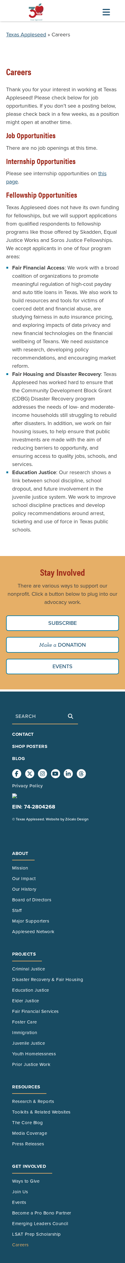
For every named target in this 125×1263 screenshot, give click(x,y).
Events (62, 666)
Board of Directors (31, 899)
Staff (17, 910)
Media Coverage (29, 1133)
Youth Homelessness (34, 1053)
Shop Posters (29, 746)
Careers (20, 1244)
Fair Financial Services (35, 1011)
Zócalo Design (77, 819)
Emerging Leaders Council (40, 1223)
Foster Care (24, 1022)
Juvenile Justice (28, 1043)
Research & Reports (33, 1101)
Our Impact (23, 878)
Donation (71, 645)
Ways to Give (25, 1181)
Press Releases (28, 1144)
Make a (47, 645)
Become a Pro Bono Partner (41, 1213)
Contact (23, 734)
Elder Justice (25, 1000)
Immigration (24, 1032)
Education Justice (30, 990)
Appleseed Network (33, 931)
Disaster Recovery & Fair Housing (47, 979)
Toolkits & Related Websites (41, 1112)
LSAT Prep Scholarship (36, 1234)
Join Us (20, 1191)
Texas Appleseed (26, 35)
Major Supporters (30, 921)
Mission (20, 868)
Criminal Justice (28, 969)
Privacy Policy (27, 785)
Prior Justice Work (31, 1064)
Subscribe (62, 623)
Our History (24, 889)
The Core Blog (27, 1122)
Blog (18, 758)
